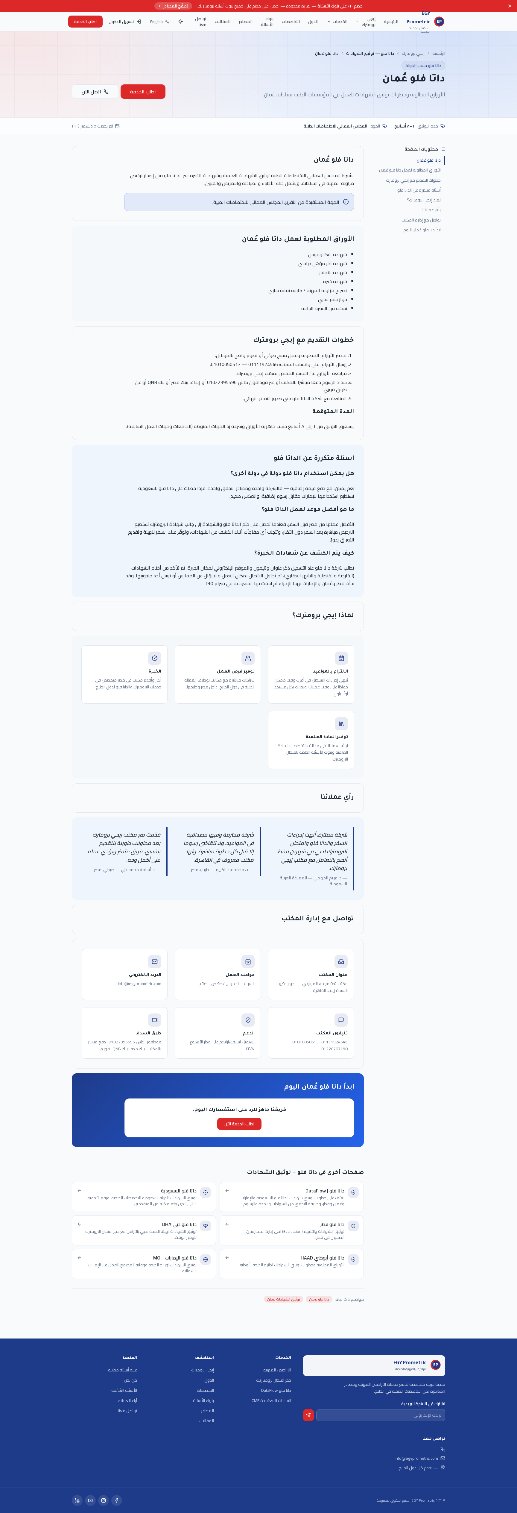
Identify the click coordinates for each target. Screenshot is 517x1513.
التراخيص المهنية (277, 1370)
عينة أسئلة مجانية (122, 1370)
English (156, 21)
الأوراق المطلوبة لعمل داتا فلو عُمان (410, 170)
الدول (313, 21)
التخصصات (291, 21)
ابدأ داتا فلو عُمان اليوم (422, 230)
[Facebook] (116, 1500)
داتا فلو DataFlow (276, 1390)
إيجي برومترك (368, 21)
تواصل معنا (200, 21)
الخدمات (340, 21)
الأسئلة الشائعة (124, 1390)
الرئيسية (391, 21)
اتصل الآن (91, 91)
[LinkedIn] (77, 1500)
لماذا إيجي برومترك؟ (424, 200)
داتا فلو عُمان (429, 160)
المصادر (246, 21)
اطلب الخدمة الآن (239, 1124)
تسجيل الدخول (121, 21)
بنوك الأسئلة (267, 21)
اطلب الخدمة (85, 21)
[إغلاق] (509, 6)
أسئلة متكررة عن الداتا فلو (419, 190)
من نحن (130, 1380)
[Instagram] (103, 1500)
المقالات (222, 21)
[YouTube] (90, 1500)
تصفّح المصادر (175, 6)
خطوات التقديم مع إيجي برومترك (413, 180)
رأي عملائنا (431, 210)
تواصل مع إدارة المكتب (421, 220)
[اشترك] (308, 1415)
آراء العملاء (127, 1400)
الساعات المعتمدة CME (271, 1400)
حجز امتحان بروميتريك (273, 1380)
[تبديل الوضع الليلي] (181, 22)
